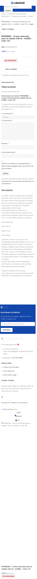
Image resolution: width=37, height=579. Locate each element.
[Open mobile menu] (2, 9)
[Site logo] (18, 3)
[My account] (33, 9)
